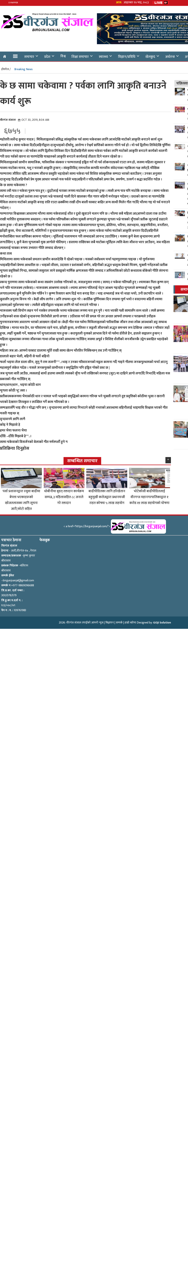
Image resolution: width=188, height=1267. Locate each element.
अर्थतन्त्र (170, 57)
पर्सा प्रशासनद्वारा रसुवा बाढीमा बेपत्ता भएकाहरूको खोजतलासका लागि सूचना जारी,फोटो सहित (21, 500)
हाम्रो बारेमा (130, 622)
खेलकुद (150, 57)
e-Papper (13, 3)
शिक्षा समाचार (80, 57)
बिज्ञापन (109, 622)
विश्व (63, 56)
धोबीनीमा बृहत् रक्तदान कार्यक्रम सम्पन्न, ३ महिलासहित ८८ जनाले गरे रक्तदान (64, 497)
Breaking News (23, 69)
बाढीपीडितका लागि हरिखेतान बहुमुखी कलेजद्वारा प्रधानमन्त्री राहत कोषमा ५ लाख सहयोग (106, 497)
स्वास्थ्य (103, 57)
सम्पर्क (119, 622)
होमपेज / (6, 69)
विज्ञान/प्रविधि (126, 57)
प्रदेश (47, 57)
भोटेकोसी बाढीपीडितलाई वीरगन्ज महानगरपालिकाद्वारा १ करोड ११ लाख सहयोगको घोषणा (149, 497)
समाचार (29, 57)
